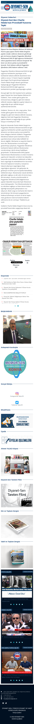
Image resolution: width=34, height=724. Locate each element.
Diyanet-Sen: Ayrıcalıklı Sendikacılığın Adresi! (17, 278)
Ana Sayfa (4, 2)
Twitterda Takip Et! (17, 405)
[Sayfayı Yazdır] (27, 263)
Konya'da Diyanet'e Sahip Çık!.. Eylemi (14, 637)
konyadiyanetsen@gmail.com (10, 698)
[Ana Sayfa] (17, 7)
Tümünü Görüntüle (28, 571)
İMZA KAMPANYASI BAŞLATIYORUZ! (15, 293)
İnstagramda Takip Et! (17, 396)
